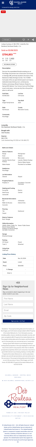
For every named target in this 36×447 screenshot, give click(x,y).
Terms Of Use (11, 412)
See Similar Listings (9, 64)
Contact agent (6, 39)
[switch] (23, 40)
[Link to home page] (18, 3)
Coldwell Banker (11, 375)
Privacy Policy (24, 412)
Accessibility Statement (12, 416)
